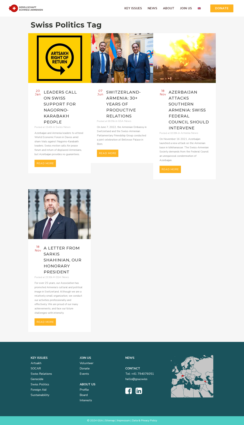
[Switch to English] (201, 8)
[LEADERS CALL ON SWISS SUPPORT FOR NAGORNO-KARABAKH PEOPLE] (59, 58)
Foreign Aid (38, 390)
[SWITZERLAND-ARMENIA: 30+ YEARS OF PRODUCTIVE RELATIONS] (122, 58)
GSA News (124, 121)
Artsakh (36, 363)
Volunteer (86, 363)
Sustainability (40, 395)
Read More (45, 163)
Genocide (37, 379)
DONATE (222, 8)
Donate (85, 368)
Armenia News (189, 133)
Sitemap (110, 420)
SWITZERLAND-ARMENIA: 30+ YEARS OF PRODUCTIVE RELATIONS (123, 104)
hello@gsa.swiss (136, 379)
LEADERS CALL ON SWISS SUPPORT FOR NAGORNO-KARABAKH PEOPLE (60, 107)
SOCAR (36, 368)
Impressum (123, 420)
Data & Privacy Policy (144, 420)
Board (84, 395)
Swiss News (63, 127)
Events (84, 374)
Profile (84, 390)
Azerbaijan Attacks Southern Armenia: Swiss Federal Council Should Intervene (189, 110)
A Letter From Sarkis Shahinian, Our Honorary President (62, 260)
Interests (86, 400)
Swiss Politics (40, 384)
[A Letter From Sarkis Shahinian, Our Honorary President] (59, 214)
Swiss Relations (41, 374)
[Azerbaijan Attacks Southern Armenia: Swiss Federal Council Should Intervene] (184, 58)
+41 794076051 (142, 374)
